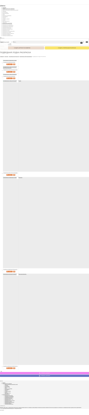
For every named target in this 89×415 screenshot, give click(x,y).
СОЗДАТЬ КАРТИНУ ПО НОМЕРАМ (22, 47)
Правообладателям (18, 408)
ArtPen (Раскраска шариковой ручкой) (11, 384)
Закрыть (2, 42)
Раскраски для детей (14, 56)
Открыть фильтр (45, 373)
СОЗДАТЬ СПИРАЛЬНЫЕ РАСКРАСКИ (67, 47)
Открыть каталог (45, 375)
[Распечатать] (14, 64)
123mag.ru (2, 5)
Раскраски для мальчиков (26, 56)
